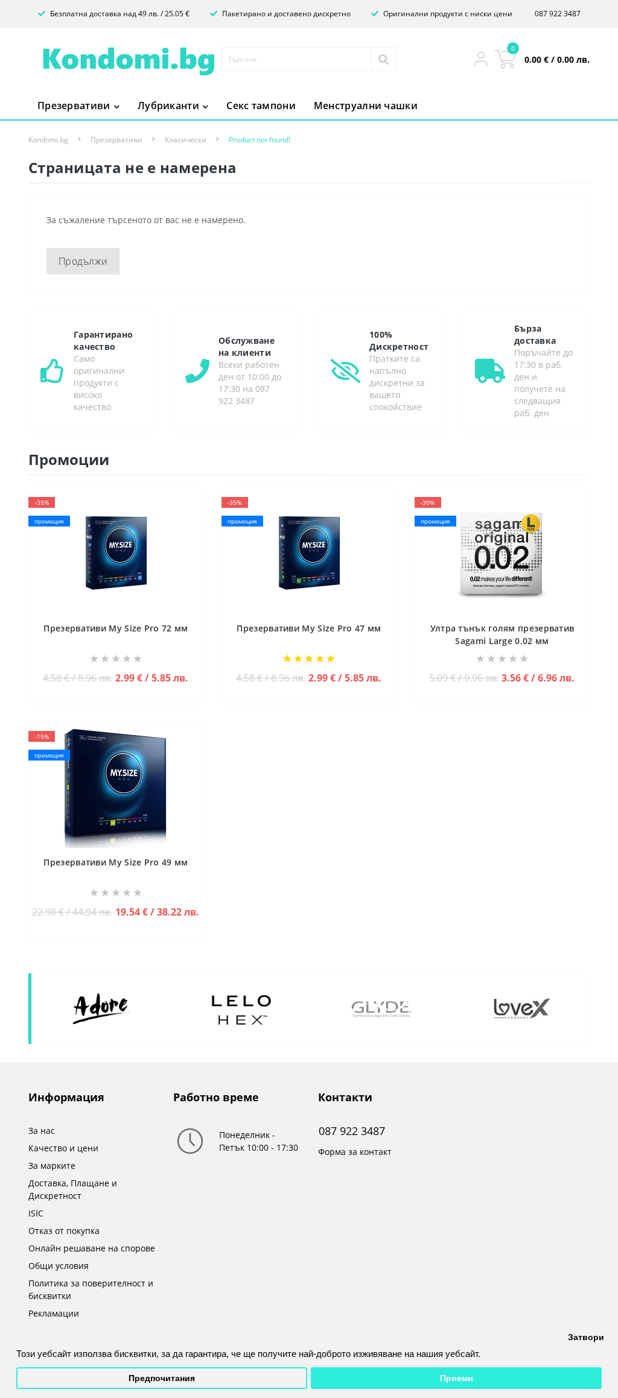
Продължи (83, 261)
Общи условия (58, 1265)
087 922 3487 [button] (352, 1131)
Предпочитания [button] (162, 1378)
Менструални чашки (366, 105)
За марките (51, 1165)
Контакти (345, 1097)
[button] (481, 59)
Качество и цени (63, 1148)
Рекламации (53, 1313)
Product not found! (259, 139)
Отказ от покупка (64, 1230)
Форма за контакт (355, 1151)
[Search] (383, 59)
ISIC (35, 1213)
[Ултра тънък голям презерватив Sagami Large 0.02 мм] (502, 552)
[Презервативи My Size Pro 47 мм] (309, 552)
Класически (185, 139)
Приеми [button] (456, 1378)
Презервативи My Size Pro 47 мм (309, 628)
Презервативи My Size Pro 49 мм (115, 862)
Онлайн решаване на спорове (91, 1248)
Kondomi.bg (48, 139)
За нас (41, 1130)
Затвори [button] (586, 1337)
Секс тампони (261, 105)
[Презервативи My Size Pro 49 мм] (116, 786)
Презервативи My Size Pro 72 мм (115, 628)
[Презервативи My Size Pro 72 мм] (116, 552)
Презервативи (116, 139)
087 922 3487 (558, 13)
